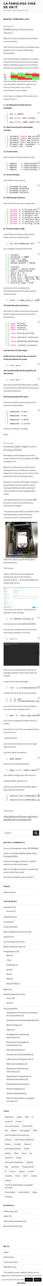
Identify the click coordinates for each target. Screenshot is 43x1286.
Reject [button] (37, 1280)
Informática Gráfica (14, 1050)
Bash (8, 955)
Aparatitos (8, 907)
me (30, 1153)
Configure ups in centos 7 (23, 877)
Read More (21, 1283)
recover (12, 1171)
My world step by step (13, 1226)
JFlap (16, 1153)
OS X (8, 1003)
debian (14, 1130)
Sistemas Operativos (12, 994)
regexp (22, 1171)
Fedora (8, 1144)
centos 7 (19, 1121)
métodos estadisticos (14, 1162)
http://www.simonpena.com (15, 1221)
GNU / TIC (8, 1216)
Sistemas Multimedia (15, 1093)
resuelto (8, 1176)
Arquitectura (9, 917)
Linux (8, 998)
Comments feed (10, 1262)
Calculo (9, 1030)
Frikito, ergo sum (11, 1211)
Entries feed (9, 1257)
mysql (18, 1158)
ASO (27, 1117)
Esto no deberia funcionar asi (16, 932)
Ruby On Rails (12, 984)
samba (34, 1176)
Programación (10, 951)
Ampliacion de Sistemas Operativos (21, 1020)
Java (8, 970)
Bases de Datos (12, 1025)
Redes (6, 989)
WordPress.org (10, 1267)
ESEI (35, 1130)
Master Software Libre (13, 947)
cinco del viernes (12, 1126)
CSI (6, 1130)
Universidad (9, 1009)
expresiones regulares (24, 1140)
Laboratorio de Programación (18, 1059)
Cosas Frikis (9, 927)
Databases (10, 965)
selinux (8, 1180)
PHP (8, 979)
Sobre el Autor (10, 892)
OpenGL (29, 1162)
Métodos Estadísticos (15, 1064)
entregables (25, 1130)
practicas (15, 1167)
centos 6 (8, 1121)
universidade (23, 1192)
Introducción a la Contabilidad (18, 1054)
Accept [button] (28, 1280)
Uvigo (34, 1192)
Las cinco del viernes (12, 942)
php (6, 1167)
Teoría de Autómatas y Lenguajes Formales (19, 1186)
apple (19, 1117)
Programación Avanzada (16, 1084)
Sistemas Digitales (14, 1089)
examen (8, 1140)
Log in (6, 1252)
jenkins (8, 1153)
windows (8, 1197)
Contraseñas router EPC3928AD (24, 848)
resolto (31, 1171)
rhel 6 (17, 1176)
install (26, 1149)
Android (9, 911)
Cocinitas (8, 922)
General (7, 937)
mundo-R (9, 1158)
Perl (8, 974)
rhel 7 (25, 1176)
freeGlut (17, 1144)
